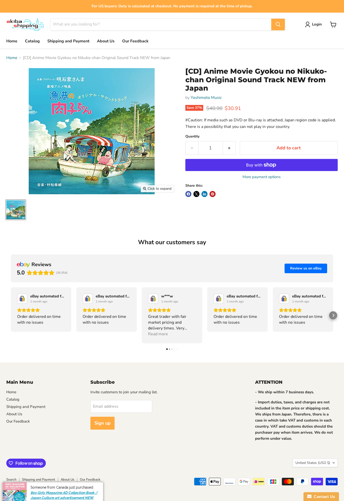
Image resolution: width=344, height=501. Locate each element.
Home (11, 41)
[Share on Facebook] (188, 194)
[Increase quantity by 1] (229, 148)
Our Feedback (135, 41)
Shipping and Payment (68, 41)
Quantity (192, 136)
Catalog (32, 41)
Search (11, 479)
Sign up (102, 423)
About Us (106, 41)
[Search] (278, 24)
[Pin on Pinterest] (213, 194)
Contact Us (323, 496)
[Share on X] (196, 194)
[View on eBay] (22, 299)
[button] (11, 315)
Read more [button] (158, 334)
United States (312, 462)
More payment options (262, 177)
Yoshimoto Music (206, 97)
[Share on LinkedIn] (204, 194)
